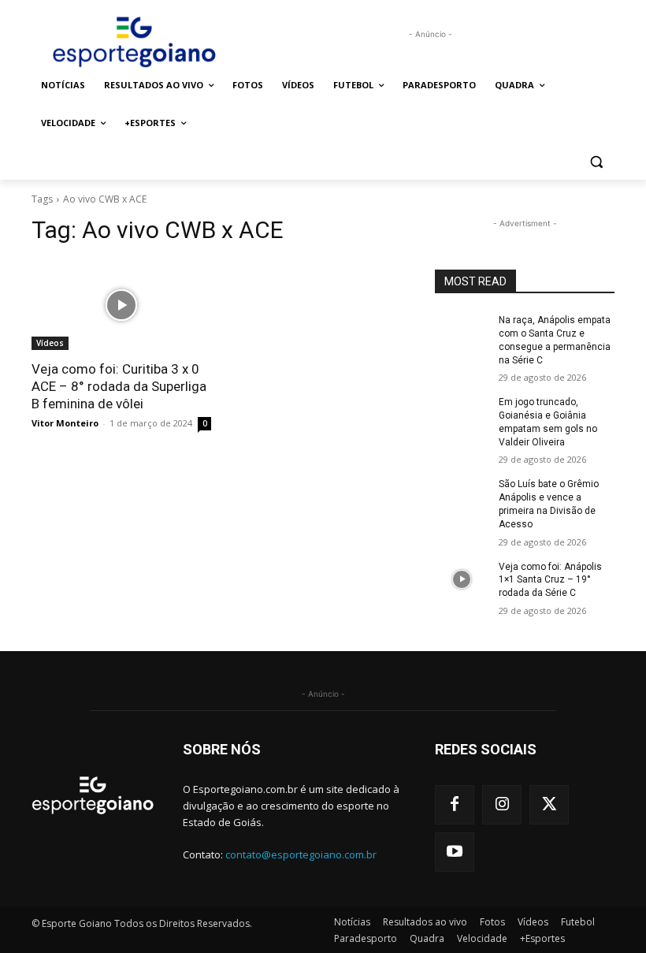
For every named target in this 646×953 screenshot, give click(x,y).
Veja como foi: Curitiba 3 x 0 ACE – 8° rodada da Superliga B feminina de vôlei (119, 386)
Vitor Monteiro (65, 423)
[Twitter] (549, 805)
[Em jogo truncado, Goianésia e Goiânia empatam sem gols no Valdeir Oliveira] (461, 415)
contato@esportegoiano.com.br (301, 854)
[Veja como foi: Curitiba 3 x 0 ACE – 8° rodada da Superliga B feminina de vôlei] (121, 305)
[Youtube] (454, 852)
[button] (595, 161)
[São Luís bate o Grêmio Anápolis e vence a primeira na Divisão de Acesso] (461, 497)
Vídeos (50, 342)
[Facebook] (454, 805)
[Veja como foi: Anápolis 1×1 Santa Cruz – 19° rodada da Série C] (461, 579)
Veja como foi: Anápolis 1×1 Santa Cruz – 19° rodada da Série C (550, 580)
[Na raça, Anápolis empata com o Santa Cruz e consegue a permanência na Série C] (461, 333)
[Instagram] (502, 805)
